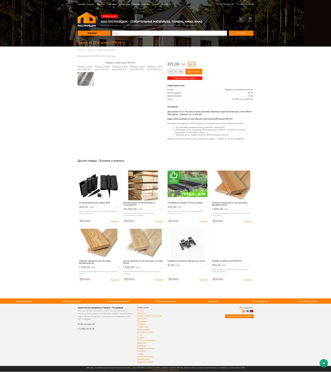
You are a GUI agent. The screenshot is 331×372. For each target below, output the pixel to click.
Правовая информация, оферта (163, 370)
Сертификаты (143, 359)
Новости (100, 4)
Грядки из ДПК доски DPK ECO (101, 42)
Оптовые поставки (145, 356)
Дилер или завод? (145, 362)
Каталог (90, 4)
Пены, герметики (213, 301)
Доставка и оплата (141, 4)
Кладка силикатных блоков (149, 316)
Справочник (125, 4)
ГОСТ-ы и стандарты (146, 340)
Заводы (140, 354)
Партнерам (112, 4)
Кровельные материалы (71, 301)
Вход (177, 370)
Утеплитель (165, 301)
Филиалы (141, 324)
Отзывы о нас (109, 16)
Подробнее (115, 221)
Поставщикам (143, 329)
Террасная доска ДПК (106, 50)
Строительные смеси (260, 301)
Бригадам (141, 345)
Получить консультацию (239, 316)
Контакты (166, 4)
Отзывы (155, 4)
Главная (81, 4)
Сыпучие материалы (307, 301)
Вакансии (141, 343)
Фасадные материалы (118, 301)
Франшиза (141, 318)
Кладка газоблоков (145, 348)
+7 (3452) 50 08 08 (245, 4)
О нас (139, 335)
